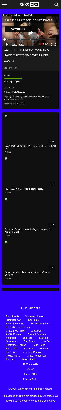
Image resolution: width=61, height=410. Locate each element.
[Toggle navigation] (4, 4)
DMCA (30, 369)
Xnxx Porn (36, 330)
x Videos (28, 348)
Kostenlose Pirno (15, 323)
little (44, 97)
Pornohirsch (12, 316)
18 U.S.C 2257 (30, 363)
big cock (15, 97)
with (21, 99)
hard (39, 97)
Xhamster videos (34, 316)
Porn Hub (11, 352)
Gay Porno (29, 341)
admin (11, 88)
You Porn (27, 338)
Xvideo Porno (13, 355)
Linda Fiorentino (18, 92)
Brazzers (43, 338)
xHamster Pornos (32, 352)
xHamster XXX (13, 320)
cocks (30, 97)
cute (35, 97)
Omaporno (11, 341)
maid (48, 97)
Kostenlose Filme (40, 323)
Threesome (14, 99)
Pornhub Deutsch (36, 334)
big (10, 97)
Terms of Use (30, 374)
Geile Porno (39, 345)
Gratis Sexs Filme (15, 330)
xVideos (44, 348)
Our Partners (30, 308)
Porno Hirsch (28, 359)
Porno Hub (11, 348)
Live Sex (46, 341)
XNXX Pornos (13, 334)
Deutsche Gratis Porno (18, 327)
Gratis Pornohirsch (36, 355)
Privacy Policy (30, 379)
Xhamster (11, 338)
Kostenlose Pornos (16, 345)
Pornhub (10, 359)
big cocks (23, 97)
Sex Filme (33, 320)
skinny (6, 99)
